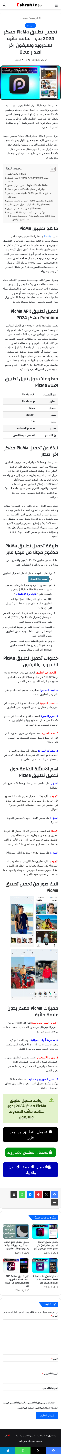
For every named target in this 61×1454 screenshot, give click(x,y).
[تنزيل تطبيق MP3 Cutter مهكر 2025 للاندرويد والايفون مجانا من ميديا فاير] (16, 1265)
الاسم (54, 1359)
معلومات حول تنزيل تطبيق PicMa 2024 (27, 185)
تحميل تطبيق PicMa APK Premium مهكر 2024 (28, 179)
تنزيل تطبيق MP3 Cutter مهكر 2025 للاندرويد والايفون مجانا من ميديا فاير (17, 1281)
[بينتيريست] (38, 1194)
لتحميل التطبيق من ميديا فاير (27, 1134)
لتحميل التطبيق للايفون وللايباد (27, 1169)
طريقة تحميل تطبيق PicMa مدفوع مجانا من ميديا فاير (29, 195)
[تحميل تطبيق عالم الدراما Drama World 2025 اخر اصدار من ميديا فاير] (45, 1265)
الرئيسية (34, 18)
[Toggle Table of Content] (51, 169)
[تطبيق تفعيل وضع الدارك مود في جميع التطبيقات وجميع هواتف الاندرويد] (16, 1231)
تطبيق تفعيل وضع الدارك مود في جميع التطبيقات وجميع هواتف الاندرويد (16, 1245)
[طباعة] (54, 1202)
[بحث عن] (4, 6)
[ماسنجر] (30, 1194)
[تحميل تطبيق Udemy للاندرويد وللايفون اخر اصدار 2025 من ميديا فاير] (45, 1231)
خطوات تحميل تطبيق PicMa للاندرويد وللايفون (30, 200)
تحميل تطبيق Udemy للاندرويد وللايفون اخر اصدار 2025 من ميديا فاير (46, 1245)
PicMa (47, 236)
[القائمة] (56, 6)
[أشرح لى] (30, 4)
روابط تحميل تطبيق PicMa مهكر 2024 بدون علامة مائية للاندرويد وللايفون (33, 218)
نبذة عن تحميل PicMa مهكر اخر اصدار (26, 189)
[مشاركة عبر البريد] (14, 1194)
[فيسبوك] (54, 1194)
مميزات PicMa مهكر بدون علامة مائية (26, 212)
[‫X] (46, 1194)
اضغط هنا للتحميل (39, 578)
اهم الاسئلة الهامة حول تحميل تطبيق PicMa (28, 204)
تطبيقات (24, 18)
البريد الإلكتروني (50, 1373)
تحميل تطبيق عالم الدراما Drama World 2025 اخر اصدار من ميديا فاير (45, 1279)
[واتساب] (22, 1194)
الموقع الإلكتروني (50, 1388)
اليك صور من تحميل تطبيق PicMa (24, 208)
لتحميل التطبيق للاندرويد (27, 1152)
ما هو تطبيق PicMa (16, 173)
